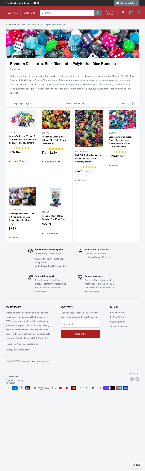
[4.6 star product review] (22, 148)
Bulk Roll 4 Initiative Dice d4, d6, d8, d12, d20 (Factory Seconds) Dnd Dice (88, 158)
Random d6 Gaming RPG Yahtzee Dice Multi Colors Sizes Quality (54, 140)
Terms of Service (118, 326)
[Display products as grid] (129, 103)
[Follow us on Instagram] (137, 379)
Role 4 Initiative (82, 151)
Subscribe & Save (129, 3)
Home (8, 24)
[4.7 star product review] (89, 167)
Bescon (112, 133)
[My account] (123, 12)
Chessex (13, 132)
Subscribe (80, 333)
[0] (137, 12)
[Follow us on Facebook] (132, 379)
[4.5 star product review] (122, 152)
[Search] (98, 13)
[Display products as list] (133, 103)
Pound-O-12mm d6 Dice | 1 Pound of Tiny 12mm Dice (53, 217)
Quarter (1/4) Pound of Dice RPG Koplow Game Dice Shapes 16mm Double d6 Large (21, 218)
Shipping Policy (117, 321)
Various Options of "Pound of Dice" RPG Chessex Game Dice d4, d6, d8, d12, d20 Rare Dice (22, 139)
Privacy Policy (117, 312)
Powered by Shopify (14, 380)
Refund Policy (117, 317)
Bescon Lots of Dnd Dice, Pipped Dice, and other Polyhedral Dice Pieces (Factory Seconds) (120, 141)
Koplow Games (15, 210)
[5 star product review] (56, 149)
